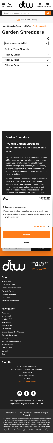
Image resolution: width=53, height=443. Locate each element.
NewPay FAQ (7, 319)
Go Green (6, 297)
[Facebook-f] (26, 393)
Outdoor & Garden (9, 294)
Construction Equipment (11, 288)
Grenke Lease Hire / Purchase (14, 332)
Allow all (26, 234)
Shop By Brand (14, 26)
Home (4, 26)
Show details (39, 226)
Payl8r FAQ (6, 329)
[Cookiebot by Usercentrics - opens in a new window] (39, 198)
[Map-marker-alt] (33, 393)
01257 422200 (39, 269)
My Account (6, 316)
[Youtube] (19, 393)
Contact (5, 351)
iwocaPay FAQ (7, 325)
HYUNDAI (27, 26)
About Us (5, 313)
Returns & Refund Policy (11, 341)
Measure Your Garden (10, 300)
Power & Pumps (8, 291)
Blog (3, 354)
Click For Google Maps (26, 381)
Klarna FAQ (6, 322)
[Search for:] (23, 13)
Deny (26, 242)
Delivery (5, 338)
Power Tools (6, 281)
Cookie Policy (7, 348)
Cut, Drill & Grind (8, 285)
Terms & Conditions (9, 335)
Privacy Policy (7, 344)
